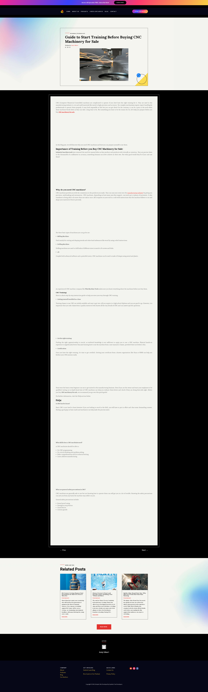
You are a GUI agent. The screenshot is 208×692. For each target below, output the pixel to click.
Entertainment (65, 598)
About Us (75, 11)
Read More (103, 627)
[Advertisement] (104, 128)
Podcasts (84, 11)
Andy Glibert (74, 45)
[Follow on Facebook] (137, 668)
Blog (106, 11)
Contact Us (109, 670)
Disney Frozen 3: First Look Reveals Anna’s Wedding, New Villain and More (102, 594)
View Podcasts (140, 11)
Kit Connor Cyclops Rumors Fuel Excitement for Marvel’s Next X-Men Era (72, 594)
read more (64, 616)
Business (73, 33)
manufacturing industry (135, 193)
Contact (113, 11)
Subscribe (120, 2)
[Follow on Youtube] (131, 668)
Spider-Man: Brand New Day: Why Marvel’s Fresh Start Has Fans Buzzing (135, 594)
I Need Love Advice (96, 11)
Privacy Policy (110, 674)
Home (68, 11)
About (62, 670)
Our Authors (64, 677)
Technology (81, 33)
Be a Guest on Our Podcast (91, 674)
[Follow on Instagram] (134, 668)
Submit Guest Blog (89, 670)
